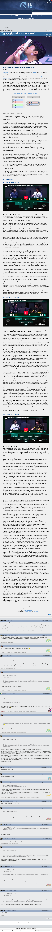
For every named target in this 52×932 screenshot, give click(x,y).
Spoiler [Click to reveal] (12, 113)
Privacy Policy (23, 928)
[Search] (51, 13)
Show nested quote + (8, 677)
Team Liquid (40, 0)
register (28, 922)
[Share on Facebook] (48, 614)
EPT (34, 10)
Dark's (35, 72)
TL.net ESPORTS (10, 34)
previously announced (17, 167)
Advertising (18, 928)
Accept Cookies (38, 930)
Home (2, 10)
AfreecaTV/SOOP (28, 610)
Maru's (6, 72)
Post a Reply (10, 30)
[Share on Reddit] (50, 614)
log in (23, 922)
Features (25, 10)
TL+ (37, 10)
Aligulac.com (27, 611)
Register (5, 0)
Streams (14, 10)
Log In (2, 0)
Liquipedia (46, 0)
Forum (5, 10)
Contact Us (34, 928)
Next (48, 30)
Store (30, 10)
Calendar (10, 10)
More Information (46, 930)
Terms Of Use (28, 928)
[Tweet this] (49, 614)
